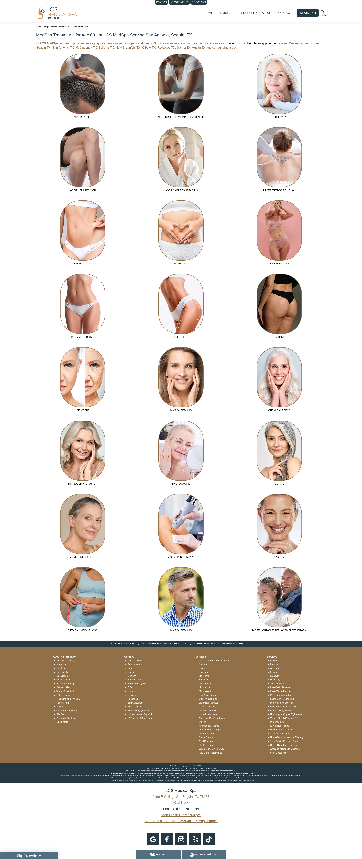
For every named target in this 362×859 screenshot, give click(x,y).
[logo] (56, 12)
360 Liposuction (278, 683)
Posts (130, 668)
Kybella (274, 664)
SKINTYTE (83, 410)
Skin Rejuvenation (208, 699)
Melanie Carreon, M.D (67, 660)
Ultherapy (275, 679)
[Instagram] (181, 839)
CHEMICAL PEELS (279, 410)
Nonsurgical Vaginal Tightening (286, 714)
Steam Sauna (206, 737)
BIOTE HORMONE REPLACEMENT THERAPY (279, 630)
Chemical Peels (207, 706)
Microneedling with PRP (282, 703)
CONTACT (285, 12)
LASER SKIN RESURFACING (181, 190)
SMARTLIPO (181, 263)
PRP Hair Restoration (281, 695)
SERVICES (224, 12)
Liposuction (205, 687)
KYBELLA (279, 557)
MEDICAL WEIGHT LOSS (83, 630)
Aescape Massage (279, 733)
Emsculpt (203, 672)
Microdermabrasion (208, 710)
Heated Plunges (207, 745)
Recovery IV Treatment (281, 729)
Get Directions (135, 660)
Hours (131, 672)
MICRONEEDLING (181, 410)
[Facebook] (167, 839)
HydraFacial (205, 683)
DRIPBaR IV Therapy (210, 729)
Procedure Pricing (65, 683)
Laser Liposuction (208, 714)
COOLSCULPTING (279, 263)
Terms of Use (134, 679)
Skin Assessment (207, 695)
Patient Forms (63, 695)
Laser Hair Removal (209, 703)
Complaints (62, 722)
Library (131, 691)
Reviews (132, 695)
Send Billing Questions (139, 710)
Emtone (274, 672)
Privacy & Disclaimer (66, 718)
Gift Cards (61, 714)
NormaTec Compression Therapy (286, 737)
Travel (59, 706)
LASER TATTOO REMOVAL (279, 190)
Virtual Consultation (66, 691)
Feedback (133, 699)
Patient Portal (63, 703)
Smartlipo (204, 679)
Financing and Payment (68, 699)
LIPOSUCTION (82, 263)
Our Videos (62, 676)
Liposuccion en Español (140, 714)
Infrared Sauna (206, 733)
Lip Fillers (204, 676)
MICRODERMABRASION (82, 483)
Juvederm (275, 668)
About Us (61, 664)
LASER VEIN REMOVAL (83, 190)
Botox (202, 668)
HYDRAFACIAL (181, 483)
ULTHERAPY (279, 117)
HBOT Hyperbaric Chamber (284, 745)
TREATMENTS (307, 12)
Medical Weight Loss (280, 710)
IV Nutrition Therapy (280, 726)
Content (132, 676)
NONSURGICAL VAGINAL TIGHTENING (181, 117)
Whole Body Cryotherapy (211, 749)
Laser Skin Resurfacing (282, 699)
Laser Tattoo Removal (281, 691)
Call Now (181, 802)
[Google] (153, 839)
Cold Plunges (206, 741)
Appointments (135, 664)
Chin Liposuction (278, 753)
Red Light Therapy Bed (210, 753)
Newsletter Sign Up (137, 683)
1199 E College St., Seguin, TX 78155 (181, 797)
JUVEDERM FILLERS (82, 557)
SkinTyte (274, 676)
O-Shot (273, 660)
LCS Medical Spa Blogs (140, 718)
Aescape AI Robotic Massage (285, 749)
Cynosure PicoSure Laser (212, 718)
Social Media (134, 706)
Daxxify (202, 722)
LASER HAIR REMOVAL (181, 557)
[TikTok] (209, 839)
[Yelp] (195, 839)
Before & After (63, 687)
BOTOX (279, 483)
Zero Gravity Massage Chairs (284, 741)
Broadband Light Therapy (283, 706)
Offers (131, 687)
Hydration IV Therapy (209, 726)
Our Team (61, 668)
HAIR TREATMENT (83, 117)
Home (208, 12)
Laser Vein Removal (280, 687)
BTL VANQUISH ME (82, 337)
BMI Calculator (135, 703)
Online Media (63, 679)
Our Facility (62, 672)
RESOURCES (246, 12)
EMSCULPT (181, 337)
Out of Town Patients (66, 710)
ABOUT (267, 12)
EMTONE (279, 337)
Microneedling (206, 691)
